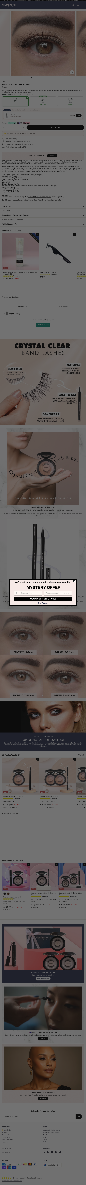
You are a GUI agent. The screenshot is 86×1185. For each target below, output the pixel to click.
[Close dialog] (74, 581)
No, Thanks (43, 603)
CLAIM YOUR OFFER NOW (43, 599)
